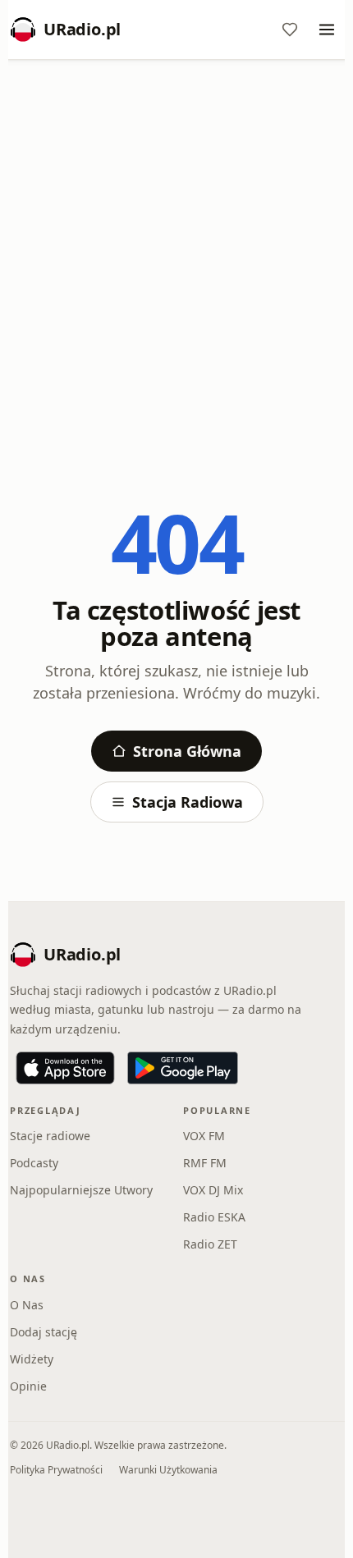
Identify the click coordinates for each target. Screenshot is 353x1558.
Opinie (28, 1386)
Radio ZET (210, 1244)
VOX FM (204, 1135)
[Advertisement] (176, 256)
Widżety (31, 1359)
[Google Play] (182, 1068)
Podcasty (34, 1163)
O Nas (27, 1305)
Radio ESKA (214, 1217)
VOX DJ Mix (213, 1190)
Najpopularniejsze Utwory (81, 1190)
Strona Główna (187, 751)
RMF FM (205, 1163)
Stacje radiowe (50, 1135)
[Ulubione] (290, 29)
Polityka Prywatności (56, 1470)
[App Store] (65, 1068)
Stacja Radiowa (187, 802)
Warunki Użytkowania (168, 1470)
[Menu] (326, 29)
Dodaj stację (43, 1332)
